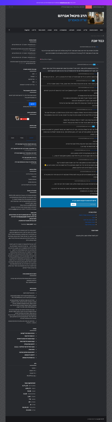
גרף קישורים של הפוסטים (29, 357)
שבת (93, 217)
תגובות (12, 138)
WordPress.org (31, 376)
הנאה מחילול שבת (90, 224)
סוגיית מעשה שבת (90, 222)
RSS (33, 82)
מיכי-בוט (34, 215)
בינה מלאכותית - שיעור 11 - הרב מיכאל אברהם (23, 53)
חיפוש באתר (41, 30)
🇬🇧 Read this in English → (46, 59)
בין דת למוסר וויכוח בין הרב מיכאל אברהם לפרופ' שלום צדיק (23, 49)
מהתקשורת (64, 30)
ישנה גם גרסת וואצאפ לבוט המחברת (27, 220)
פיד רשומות (32, 370)
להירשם (32, 104)
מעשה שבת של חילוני (89, 220)
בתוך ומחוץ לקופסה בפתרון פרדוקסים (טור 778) (25, 144)
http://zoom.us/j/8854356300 (28, 205)
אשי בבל (95, 74)
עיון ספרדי (34, 177)
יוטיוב (33, 74)
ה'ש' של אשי (94, 109)
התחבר (33, 368)
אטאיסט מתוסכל (32, 179)
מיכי (97, 64)
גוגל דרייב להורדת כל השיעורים (27, 85)
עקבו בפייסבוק (33, 125)
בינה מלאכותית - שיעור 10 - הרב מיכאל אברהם (23, 57)
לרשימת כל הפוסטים (30, 355)
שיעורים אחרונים (32, 40)
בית (102, 36)
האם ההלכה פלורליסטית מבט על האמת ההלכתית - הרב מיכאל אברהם (22, 62)
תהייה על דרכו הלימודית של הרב (28, 185)
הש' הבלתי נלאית (93, 181)
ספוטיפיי (33, 76)
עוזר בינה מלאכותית (65, 3)
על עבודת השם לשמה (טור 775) (29, 157)
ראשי (101, 30)
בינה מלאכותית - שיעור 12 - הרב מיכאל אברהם (23, 44)
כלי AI (34, 30)
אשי (96, 171)
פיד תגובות (32, 373)
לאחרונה (31, 138)
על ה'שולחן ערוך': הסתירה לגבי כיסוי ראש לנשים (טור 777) (23, 148)
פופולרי (21, 138)
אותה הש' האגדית (93, 150)
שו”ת (85, 30)
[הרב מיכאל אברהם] (79, 18)
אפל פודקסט (31, 79)
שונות (50, 30)
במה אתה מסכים (32, 182)
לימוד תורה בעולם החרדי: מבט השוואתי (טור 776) (73, 7)
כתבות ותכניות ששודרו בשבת (87, 215)
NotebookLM (22, 217)
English (27, 30)
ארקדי (97, 46)
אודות (55, 30)
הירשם (73, 204)
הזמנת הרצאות (94, 30)
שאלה (98, 36)
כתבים (79, 30)
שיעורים (72, 30)
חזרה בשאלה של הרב (31, 174)
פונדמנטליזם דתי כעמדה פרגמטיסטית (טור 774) (25, 162)
